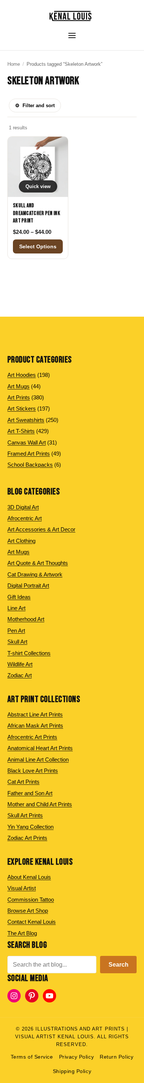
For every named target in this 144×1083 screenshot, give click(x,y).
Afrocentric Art (24, 518)
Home (13, 64)
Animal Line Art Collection (38, 759)
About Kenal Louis (29, 877)
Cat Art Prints (23, 782)
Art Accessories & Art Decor (41, 529)
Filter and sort (35, 105)
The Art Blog (22, 933)
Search (118, 964)
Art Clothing (21, 541)
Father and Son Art (29, 793)
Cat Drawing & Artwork (34, 574)
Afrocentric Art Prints (32, 737)
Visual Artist (21, 888)
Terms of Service (32, 1057)
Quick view (38, 186)
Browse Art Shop (27, 910)
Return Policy (116, 1057)
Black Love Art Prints (32, 770)
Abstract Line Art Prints (35, 714)
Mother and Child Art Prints (39, 804)
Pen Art (16, 630)
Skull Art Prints (25, 815)
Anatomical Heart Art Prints (40, 748)
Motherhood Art (25, 619)
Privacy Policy (76, 1057)
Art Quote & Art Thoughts (37, 563)
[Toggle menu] (72, 35)
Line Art (16, 608)
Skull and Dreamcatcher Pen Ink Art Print (36, 213)
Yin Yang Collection (30, 827)
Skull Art (17, 641)
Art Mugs (18, 552)
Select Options (37, 246)
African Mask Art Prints (35, 725)
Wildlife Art (19, 664)
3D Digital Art (23, 507)
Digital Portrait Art (28, 585)
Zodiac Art (19, 675)
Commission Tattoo (30, 899)
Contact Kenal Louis (31, 922)
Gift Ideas (19, 597)
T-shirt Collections (29, 653)
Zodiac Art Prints (27, 838)
